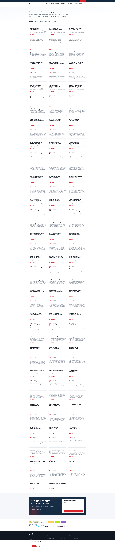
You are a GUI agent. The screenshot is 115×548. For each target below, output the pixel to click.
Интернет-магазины (50, 537)
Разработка (48, 3)
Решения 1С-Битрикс (48, 21)
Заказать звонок (82, 0)
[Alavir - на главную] (31, 3)
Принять (34, 546)
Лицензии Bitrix (69, 3)
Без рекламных (40, 546)
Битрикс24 (41, 21)
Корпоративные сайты (50, 535)
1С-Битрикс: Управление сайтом (66, 535)
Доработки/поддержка (55, 3)
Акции (35, 21)
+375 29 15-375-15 (76, 0)
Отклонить (47, 546)
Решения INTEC (63, 538)
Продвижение (63, 3)
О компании (76, 538)
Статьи (55, 21)
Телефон (65, 506)
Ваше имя (65, 502)
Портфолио (76, 3)
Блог (74, 537)
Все (31, 21)
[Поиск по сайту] (85, 3)
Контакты (81, 3)
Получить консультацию (73, 510)
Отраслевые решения (50, 538)
